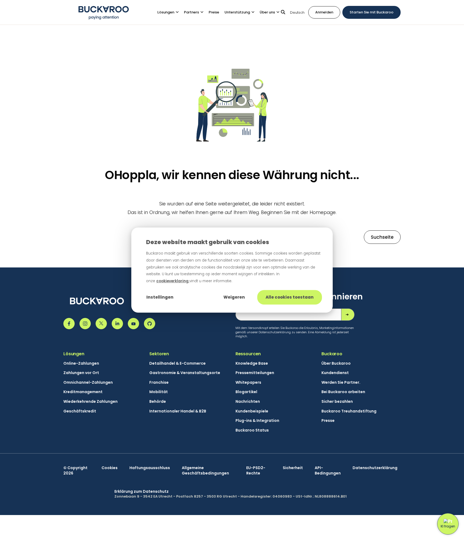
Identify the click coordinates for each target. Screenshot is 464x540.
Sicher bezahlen (337, 401)
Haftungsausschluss (149, 467)
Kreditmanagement (83, 391)
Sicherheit (293, 467)
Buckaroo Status (252, 430)
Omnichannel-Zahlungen (88, 382)
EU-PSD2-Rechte (255, 470)
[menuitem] (170, 12)
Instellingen (159, 297)
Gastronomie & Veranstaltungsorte (184, 372)
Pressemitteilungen (254, 372)
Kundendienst (335, 372)
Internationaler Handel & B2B (177, 411)
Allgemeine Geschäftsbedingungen (205, 470)
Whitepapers (248, 382)
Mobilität (158, 391)
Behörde (157, 401)
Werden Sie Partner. (340, 382)
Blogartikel (246, 391)
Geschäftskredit (79, 411)
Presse (328, 420)
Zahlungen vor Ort (81, 372)
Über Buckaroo (336, 363)
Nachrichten (247, 401)
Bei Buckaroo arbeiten (343, 391)
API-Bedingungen (328, 470)
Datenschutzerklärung (375, 467)
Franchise (159, 382)
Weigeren (234, 297)
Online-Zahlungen (81, 363)
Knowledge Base (251, 363)
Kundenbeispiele (251, 411)
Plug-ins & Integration (257, 420)
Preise (214, 12)
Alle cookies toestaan (290, 297)
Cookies (110, 467)
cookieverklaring (172, 281)
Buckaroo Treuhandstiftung (348, 411)
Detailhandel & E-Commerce (177, 363)
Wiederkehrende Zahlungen (90, 401)
